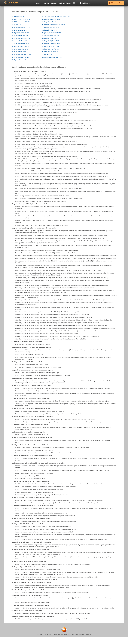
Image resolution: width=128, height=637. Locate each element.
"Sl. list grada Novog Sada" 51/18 (21, 54)
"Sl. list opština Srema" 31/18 (50, 46)
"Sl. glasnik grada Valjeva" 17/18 (51, 33)
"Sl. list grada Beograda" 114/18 (21, 27)
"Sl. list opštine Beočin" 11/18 (50, 49)
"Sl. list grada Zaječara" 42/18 (50, 41)
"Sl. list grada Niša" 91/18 (19, 51)
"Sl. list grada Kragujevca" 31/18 (21, 38)
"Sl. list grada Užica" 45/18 (49, 30)
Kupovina (46, 3)
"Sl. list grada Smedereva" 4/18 (51, 19)
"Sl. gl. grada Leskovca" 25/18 (20, 46)
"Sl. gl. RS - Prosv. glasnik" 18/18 (21, 19)
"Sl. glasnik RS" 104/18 (18, 16)
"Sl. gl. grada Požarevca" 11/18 (20, 60)
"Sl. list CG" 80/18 (47, 54)
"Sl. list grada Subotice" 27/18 (50, 27)
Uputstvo (54, 3)
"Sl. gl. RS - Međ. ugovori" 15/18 (21, 22)
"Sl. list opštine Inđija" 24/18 (50, 51)
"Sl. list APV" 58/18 (17, 24)
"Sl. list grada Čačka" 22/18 (19, 30)
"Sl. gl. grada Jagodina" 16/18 (20, 33)
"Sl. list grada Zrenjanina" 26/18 (51, 43)
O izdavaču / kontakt (65, 3)
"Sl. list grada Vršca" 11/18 (49, 38)
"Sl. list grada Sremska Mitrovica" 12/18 (53, 24)
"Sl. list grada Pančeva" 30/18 (20, 57)
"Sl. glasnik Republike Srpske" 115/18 (52, 57)
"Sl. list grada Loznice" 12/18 (20, 49)
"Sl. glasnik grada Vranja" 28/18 (51, 35)
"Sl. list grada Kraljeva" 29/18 (20, 41)
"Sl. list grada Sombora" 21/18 (50, 22)
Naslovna (38, 3)
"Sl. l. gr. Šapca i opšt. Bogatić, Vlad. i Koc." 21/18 (56, 16)
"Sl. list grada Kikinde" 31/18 (20, 35)
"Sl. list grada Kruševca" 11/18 (20, 43)
